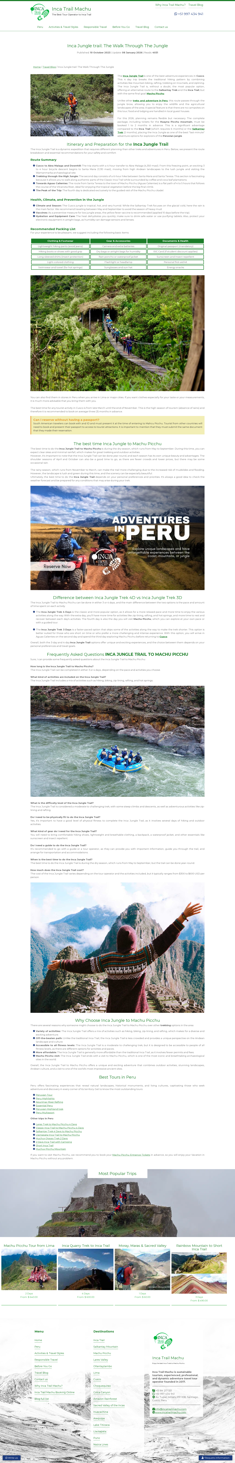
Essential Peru (44, 1105)
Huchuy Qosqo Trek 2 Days (52, 1138)
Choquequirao (102, 1385)
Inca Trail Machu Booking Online (55, 1392)
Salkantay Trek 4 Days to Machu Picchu (59, 1131)
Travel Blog (195, 5)
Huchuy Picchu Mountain (51, 1149)
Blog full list (42, 1398)
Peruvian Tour (44, 1095)
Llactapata (99, 1431)
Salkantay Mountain (105, 1346)
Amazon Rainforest (105, 1398)
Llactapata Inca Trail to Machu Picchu (58, 1135)
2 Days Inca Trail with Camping (54, 1142)
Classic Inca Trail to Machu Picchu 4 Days (60, 1127)
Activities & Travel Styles (63, 27)
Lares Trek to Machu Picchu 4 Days (56, 1124)
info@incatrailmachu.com (171, 1409)
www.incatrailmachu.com (170, 1412)
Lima (96, 1372)
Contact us (161, 27)
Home (37, 67)
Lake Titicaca (101, 1424)
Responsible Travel (95, 27)
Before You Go (121, 27)
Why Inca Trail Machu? (170, 5)
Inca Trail (99, 1340)
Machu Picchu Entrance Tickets (131, 1155)
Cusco (97, 1379)
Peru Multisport (45, 1112)
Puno (96, 1438)
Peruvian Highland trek (49, 1109)
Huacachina (100, 1411)
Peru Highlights (45, 1098)
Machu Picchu (102, 1353)
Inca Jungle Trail (133, 76)
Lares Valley (100, 1359)
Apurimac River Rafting (49, 1102)
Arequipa (99, 1418)
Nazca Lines (100, 1444)
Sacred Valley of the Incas (109, 1405)
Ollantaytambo (102, 1366)
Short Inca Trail (44, 1145)
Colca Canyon (101, 1392)
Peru (40, 27)
